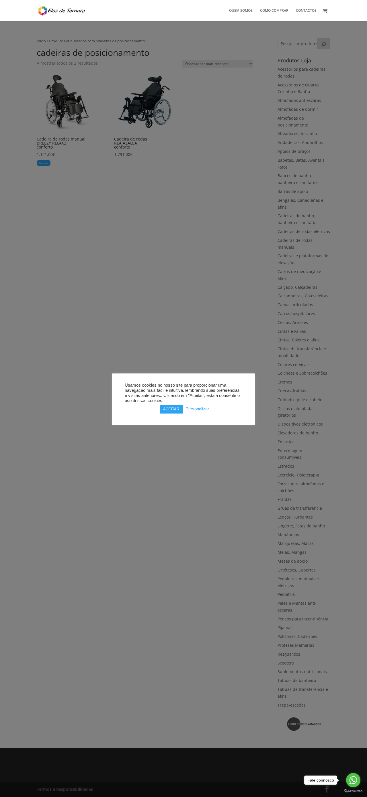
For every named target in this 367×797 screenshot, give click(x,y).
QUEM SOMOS (241, 11)
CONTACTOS (306, 11)
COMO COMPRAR (274, 11)
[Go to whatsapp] (353, 780)
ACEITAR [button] (171, 409)
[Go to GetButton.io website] (353, 791)
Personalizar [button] (197, 409)
